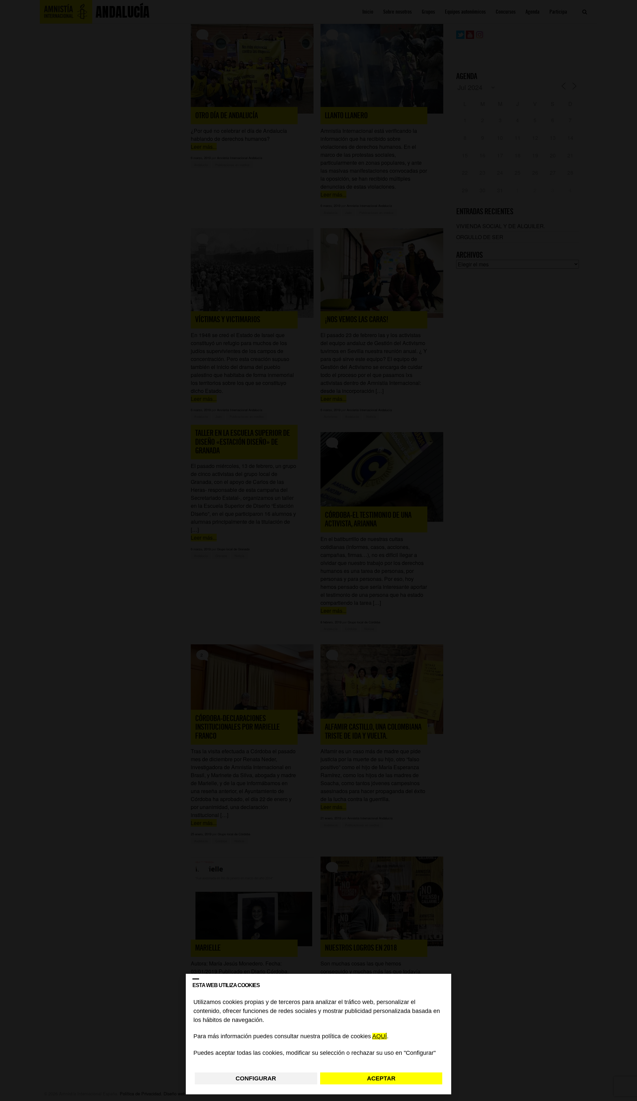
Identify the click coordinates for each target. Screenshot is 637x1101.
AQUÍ (379, 1036)
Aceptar (381, 1078)
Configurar (256, 1078)
